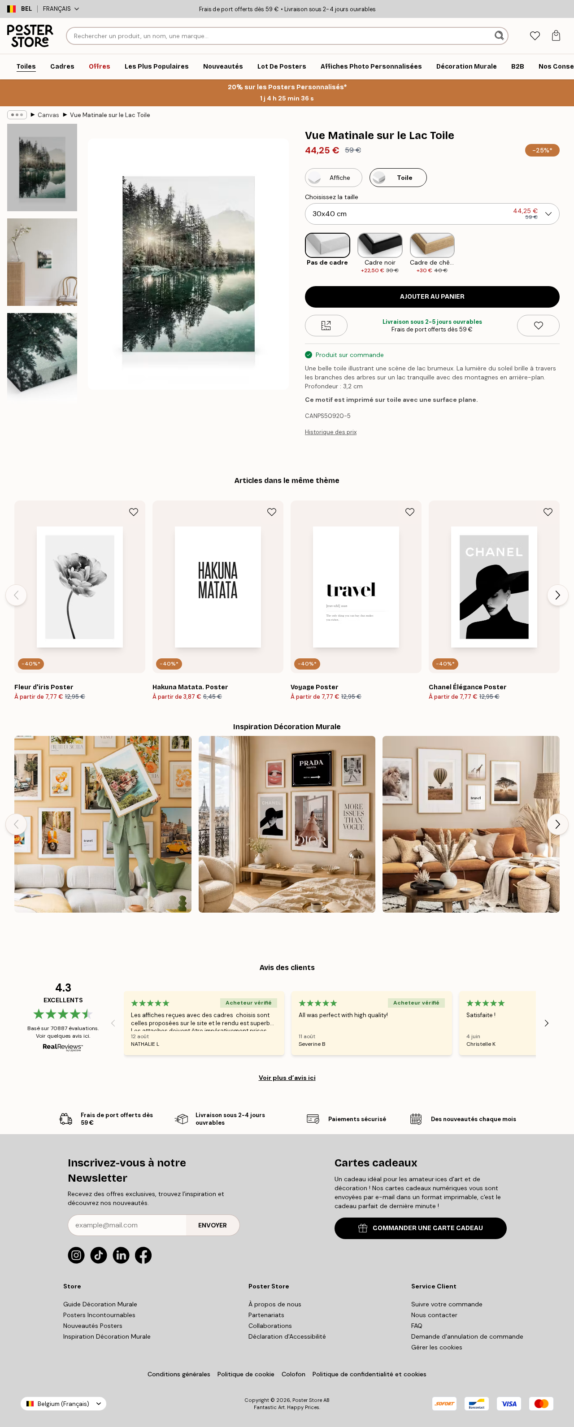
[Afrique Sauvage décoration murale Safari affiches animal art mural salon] (471, 824)
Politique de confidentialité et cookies (369, 1374)
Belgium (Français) (63, 1404)
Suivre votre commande (447, 1304)
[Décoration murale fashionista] (287, 824)
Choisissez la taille (331, 197)
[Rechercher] (500, 36)
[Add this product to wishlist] (538, 325)
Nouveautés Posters (92, 1326)
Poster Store (307, 1400)
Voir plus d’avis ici (287, 1078)
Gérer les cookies (436, 1347)
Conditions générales (179, 1374)
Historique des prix (331, 432)
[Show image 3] (42, 362)
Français (57, 9)
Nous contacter (434, 1315)
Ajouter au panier (432, 296)
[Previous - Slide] (298, 253)
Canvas (48, 115)
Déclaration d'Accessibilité (287, 1336)
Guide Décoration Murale (100, 1304)
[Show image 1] (42, 167)
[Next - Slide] (567, 253)
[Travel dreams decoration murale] (102, 824)
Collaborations (270, 1326)
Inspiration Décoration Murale (107, 1336)
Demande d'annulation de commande (467, 1336)
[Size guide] (326, 325)
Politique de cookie (245, 1374)
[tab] (534, 36)
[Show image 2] (42, 262)
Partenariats (266, 1315)
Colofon (293, 1374)
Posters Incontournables (99, 1315)
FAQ (416, 1326)
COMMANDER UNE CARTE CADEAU (428, 1228)
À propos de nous (274, 1304)
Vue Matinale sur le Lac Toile (110, 115)
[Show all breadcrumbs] (17, 114)
